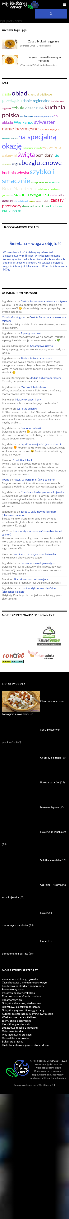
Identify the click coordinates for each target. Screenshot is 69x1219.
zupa (40, 108)
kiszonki (32, 201)
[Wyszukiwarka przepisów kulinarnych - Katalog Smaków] (49, 635)
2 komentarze (44, 45)
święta (26, 154)
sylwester (44, 121)
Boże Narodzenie (19, 188)
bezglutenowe (41, 162)
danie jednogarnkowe (35, 206)
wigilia (16, 164)
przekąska (12, 100)
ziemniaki (6, 164)
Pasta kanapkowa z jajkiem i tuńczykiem (25, 1045)
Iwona (5, 479)
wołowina (26, 116)
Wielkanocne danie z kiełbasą (19, 1017)
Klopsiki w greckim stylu (16, 1024)
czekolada (6, 138)
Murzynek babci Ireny (33, 387)
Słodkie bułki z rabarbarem (36, 358)
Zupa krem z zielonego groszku (20, 979)
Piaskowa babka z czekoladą (18, 993)
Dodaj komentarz (48, 65)
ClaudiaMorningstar (13, 317)
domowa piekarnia (43, 116)
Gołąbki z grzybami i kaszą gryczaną (23, 1010)
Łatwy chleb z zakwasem (16, 1020)
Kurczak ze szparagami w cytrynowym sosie (27, 1013)
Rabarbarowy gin (12, 1000)
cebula (18, 107)
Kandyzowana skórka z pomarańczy (23, 986)
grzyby (53, 195)
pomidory (44, 155)
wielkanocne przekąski (32, 148)
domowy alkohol (43, 200)
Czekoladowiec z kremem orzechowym (25, 982)
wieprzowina (39, 182)
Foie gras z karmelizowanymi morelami (43, 59)
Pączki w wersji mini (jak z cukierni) (41, 444)
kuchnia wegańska (31, 194)
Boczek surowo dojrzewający (38, 563)
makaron (54, 182)
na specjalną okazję (29, 141)
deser (30, 108)
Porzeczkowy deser (13, 989)
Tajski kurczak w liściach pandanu (21, 996)
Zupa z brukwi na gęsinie (43, 41)
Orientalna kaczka (12, 1031)
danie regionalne (36, 100)
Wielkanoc (23, 122)
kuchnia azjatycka (49, 129)
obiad (19, 92)
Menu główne (64, 4)
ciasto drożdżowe (40, 94)
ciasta (6, 94)
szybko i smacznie (28, 176)
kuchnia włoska (15, 172)
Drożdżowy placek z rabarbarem (21, 1007)
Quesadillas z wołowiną (15, 1038)
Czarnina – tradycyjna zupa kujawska (42, 492)
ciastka (14, 138)
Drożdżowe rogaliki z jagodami (20, 1027)
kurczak (15, 211)
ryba (56, 155)
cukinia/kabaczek (20, 201)
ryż (12, 195)
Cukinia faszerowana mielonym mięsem (44, 301)
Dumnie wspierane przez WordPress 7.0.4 (34, 1085)
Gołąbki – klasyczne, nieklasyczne (21, 1003)
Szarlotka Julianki (26, 408)
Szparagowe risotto (32, 333)
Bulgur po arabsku (12, 1041)
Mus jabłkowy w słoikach (17, 1034)
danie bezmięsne (20, 128)
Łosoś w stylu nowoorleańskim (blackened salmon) (29, 513)
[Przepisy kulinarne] (19, 635)
